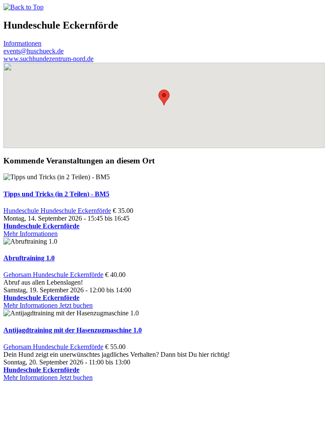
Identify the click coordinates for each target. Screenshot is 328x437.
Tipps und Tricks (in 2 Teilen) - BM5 (56, 194)
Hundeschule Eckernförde (76, 210)
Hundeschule (22, 210)
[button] (164, 97)
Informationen (22, 43)
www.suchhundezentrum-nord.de (48, 58)
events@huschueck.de (33, 51)
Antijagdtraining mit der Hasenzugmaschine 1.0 (72, 330)
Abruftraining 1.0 (29, 258)
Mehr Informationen (30, 233)
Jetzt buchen (76, 305)
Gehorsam (18, 274)
